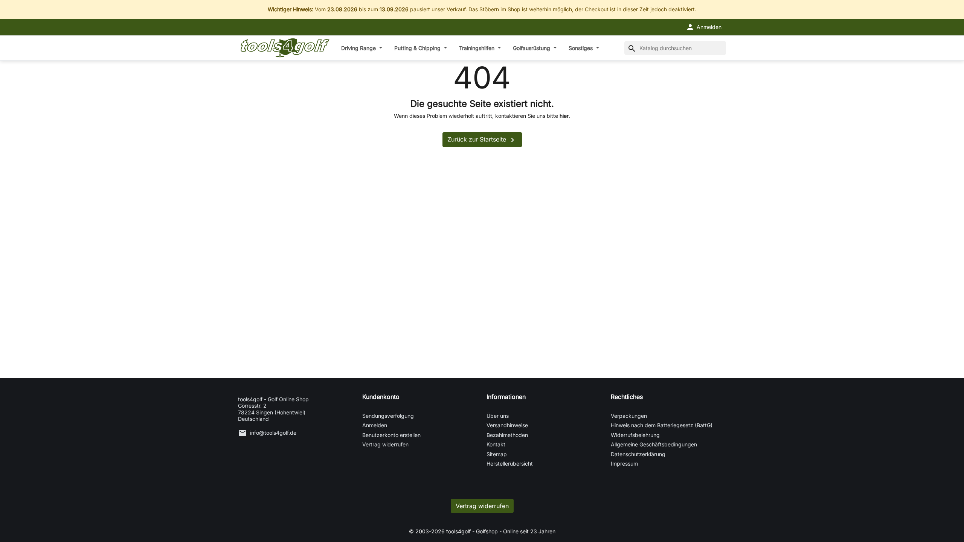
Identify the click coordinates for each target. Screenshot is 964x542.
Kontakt (496, 444)
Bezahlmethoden (507, 435)
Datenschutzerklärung (638, 454)
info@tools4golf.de (273, 432)
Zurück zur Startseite (482, 140)
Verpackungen (629, 416)
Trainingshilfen (477, 48)
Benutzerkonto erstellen (391, 435)
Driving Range (359, 48)
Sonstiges (581, 48)
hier (564, 116)
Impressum (624, 463)
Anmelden (374, 425)
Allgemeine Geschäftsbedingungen (654, 444)
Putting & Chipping (418, 48)
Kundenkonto (381, 396)
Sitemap (497, 454)
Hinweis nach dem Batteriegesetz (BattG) (661, 425)
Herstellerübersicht (510, 463)
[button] (703, 27)
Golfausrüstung (532, 48)
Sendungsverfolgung (388, 416)
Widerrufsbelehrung (635, 435)
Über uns (498, 416)
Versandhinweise (507, 425)
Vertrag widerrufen (385, 444)
